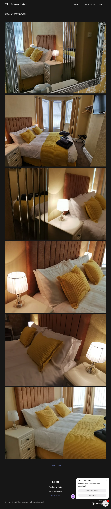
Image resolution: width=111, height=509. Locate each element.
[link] (16, 4)
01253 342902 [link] (55, 496)
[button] (102, 4)
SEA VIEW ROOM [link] (89, 4)
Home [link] (75, 4)
